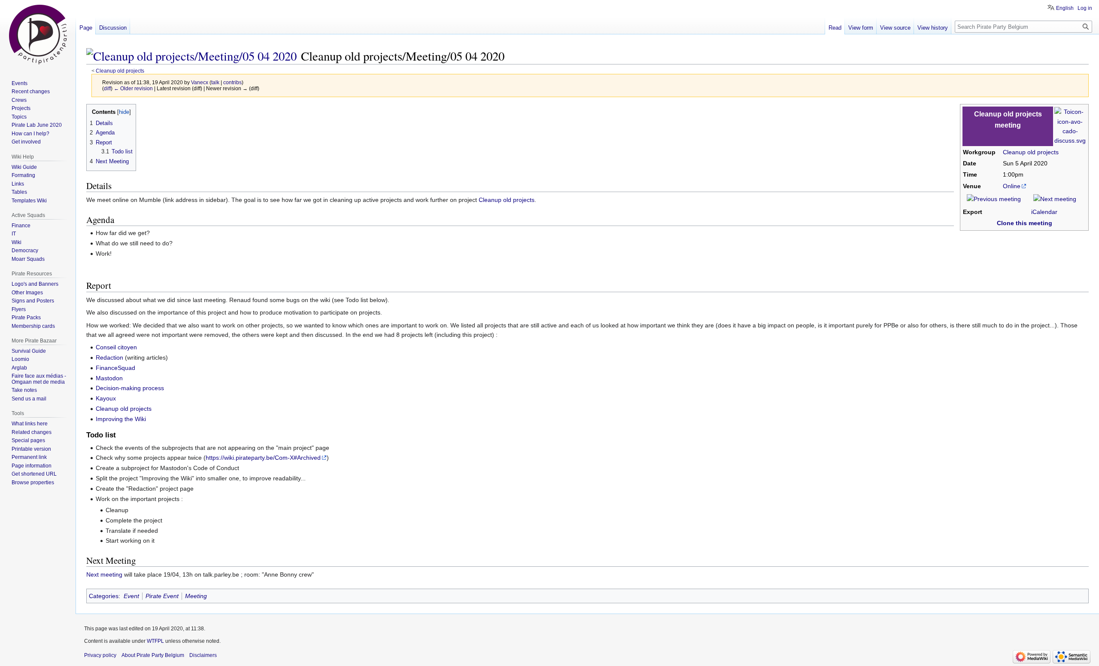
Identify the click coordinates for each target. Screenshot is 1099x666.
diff (107, 88)
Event (131, 596)
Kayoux (106, 398)
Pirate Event (162, 596)
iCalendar (1044, 211)
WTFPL (155, 641)
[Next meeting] (1054, 198)
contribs (232, 82)
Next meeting (104, 574)
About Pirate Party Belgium (152, 655)
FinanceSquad (115, 367)
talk (215, 82)
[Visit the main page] (37, 34)
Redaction (109, 357)
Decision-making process (130, 388)
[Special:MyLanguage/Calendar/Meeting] (1070, 125)
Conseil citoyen (116, 347)
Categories (103, 596)
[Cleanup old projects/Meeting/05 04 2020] (191, 56)
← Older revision (133, 88)
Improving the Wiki (121, 418)
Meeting (196, 596)
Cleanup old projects (120, 70)
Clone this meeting (1024, 223)
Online (1011, 186)
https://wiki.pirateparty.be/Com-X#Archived (263, 457)
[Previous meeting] (994, 198)
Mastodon (109, 378)
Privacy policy (100, 655)
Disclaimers (203, 655)
